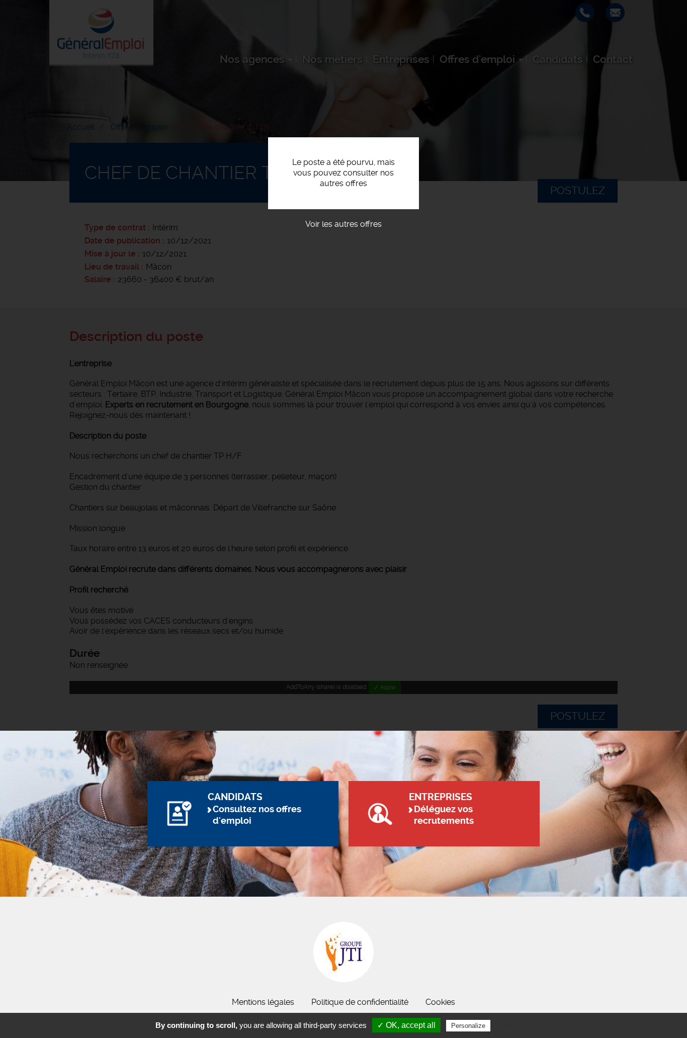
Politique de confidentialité (359, 1002)
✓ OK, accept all (406, 1025)
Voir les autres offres (343, 224)
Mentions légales (263, 1002)
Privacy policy (517, 1025)
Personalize (468, 1025)
